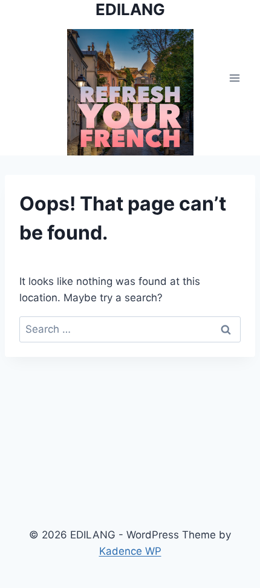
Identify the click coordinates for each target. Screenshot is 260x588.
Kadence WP (130, 551)
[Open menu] (234, 77)
